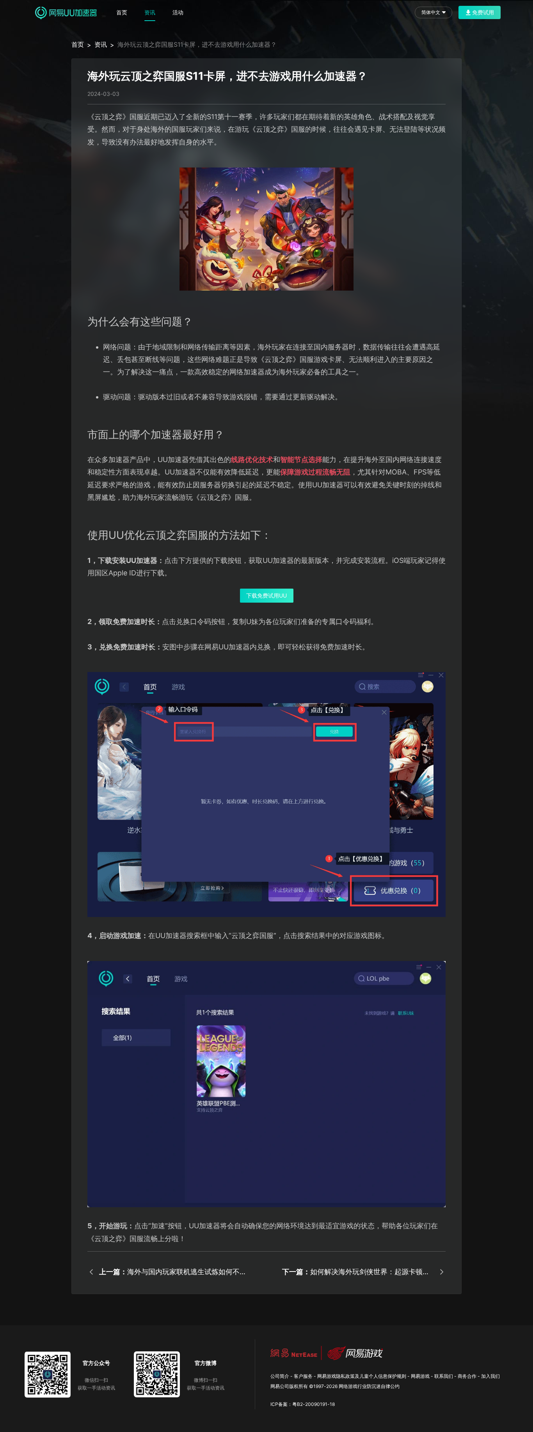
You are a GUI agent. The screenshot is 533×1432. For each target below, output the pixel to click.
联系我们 (443, 1376)
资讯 (149, 12)
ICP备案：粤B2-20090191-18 (302, 1404)
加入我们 (490, 1376)
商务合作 (467, 1376)
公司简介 (279, 1376)
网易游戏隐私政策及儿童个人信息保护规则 (361, 1376)
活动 (177, 12)
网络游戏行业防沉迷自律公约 (369, 1386)
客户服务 (303, 1376)
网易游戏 (420, 1376)
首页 (121, 12)
